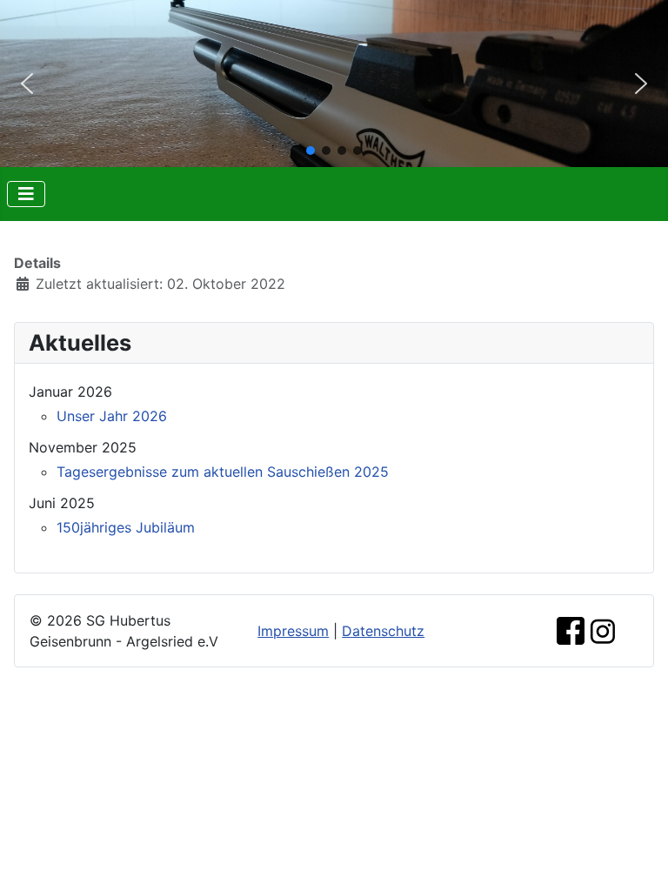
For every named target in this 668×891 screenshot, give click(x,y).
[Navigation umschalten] (26, 194)
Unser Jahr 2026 (112, 416)
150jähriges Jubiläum (126, 527)
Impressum (293, 631)
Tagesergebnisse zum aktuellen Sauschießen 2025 (223, 471)
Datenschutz (383, 631)
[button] (27, 83)
